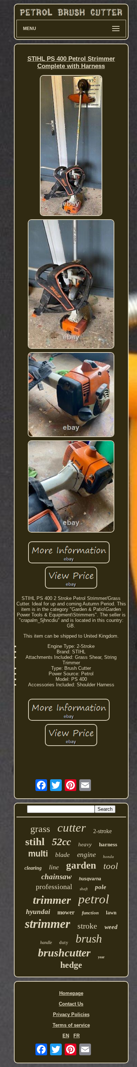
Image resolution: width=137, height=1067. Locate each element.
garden (81, 865)
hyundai (38, 911)
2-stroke (102, 831)
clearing (33, 868)
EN (65, 1035)
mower (66, 912)
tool (110, 866)
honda (108, 856)
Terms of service (71, 1025)
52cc (61, 841)
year (101, 957)
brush (89, 938)
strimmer (47, 923)
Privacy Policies (71, 1014)
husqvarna (90, 878)
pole (100, 887)
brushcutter (64, 953)
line (54, 867)
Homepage (71, 993)
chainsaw (56, 876)
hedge (71, 965)
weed (111, 927)
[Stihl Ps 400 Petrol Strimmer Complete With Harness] (71, 146)
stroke (87, 925)
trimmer (52, 899)
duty (63, 942)
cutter (71, 827)
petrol (93, 899)
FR (76, 1035)
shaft (84, 889)
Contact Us (71, 1004)
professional (54, 887)
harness (108, 844)
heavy (85, 844)
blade (62, 854)
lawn (111, 912)
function (90, 912)
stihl (35, 841)
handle (46, 942)
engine (86, 854)
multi (38, 853)
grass (40, 829)
